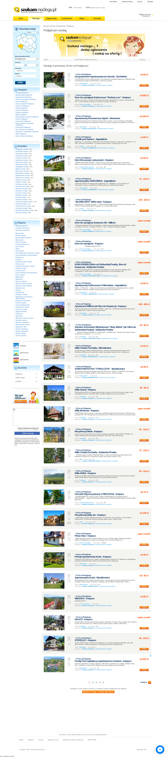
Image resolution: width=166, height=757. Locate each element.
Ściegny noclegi (21, 182)
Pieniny (18, 290)
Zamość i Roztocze (22, 329)
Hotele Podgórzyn (22, 108)
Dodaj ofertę (145, 16)
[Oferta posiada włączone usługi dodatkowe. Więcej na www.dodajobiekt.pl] (150, 656)
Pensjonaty (82, 355)
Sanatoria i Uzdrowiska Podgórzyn (27, 132)
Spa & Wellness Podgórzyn (25, 129)
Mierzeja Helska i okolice (24, 283)
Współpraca (31, 739)
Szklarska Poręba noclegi (24, 202)
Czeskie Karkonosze (22, 244)
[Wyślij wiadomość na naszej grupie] (159, 749)
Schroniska (82, 336)
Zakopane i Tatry (21, 327)
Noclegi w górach (21, 226)
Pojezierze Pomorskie (23, 300)
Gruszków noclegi (21, 208)
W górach (23, 346)
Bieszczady (19, 240)
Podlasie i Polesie (22, 294)
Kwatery (81, 146)
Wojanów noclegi (21, 195)
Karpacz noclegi (21, 180)
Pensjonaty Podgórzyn (23, 121)
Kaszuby (18, 259)
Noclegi (46, 26)
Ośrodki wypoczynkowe (86, 167)
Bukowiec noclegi (21, 188)
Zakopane (150, 1)
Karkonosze (20, 257)
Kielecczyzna (20, 264)
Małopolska (19, 277)
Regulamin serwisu (53, 739)
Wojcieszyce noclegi (22, 178)
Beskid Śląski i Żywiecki (23, 238)
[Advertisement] (83, 714)
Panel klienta (113, 1)
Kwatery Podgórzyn (22, 112)
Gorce (18, 249)
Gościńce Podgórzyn (22, 106)
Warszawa (19, 316)
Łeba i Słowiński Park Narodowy (26, 273)
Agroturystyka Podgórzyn (24, 95)
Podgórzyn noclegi (22, 149)
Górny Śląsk (20, 251)
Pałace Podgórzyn (22, 119)
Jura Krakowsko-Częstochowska (26, 255)
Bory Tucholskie (21, 242)
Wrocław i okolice (21, 320)
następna (143, 682)
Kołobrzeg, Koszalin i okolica (25, 266)
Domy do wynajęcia (85, 104)
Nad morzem (24, 352)
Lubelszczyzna (21, 270)
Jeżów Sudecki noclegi (23, 206)
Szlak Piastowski (21, 311)
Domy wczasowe (84, 604)
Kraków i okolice (21, 268)
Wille (80, 459)
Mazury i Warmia (21, 281)
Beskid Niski (20, 233)
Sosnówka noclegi (22, 154)
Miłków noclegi (21, 169)
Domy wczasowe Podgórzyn (25, 104)
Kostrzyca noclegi (21, 184)
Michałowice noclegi (22, 173)
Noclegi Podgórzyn (22, 93)
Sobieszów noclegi (22, 160)
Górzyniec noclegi (22, 191)
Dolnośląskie (60, 26)
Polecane (41, 739)
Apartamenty (83, 127)
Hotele (81, 522)
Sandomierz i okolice (23, 307)
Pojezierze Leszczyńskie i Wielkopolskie (24, 297)
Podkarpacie (20, 292)
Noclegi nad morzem (22, 228)
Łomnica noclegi (21, 193)
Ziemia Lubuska (21, 335)
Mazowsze (19, 279)
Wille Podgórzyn (21, 134)
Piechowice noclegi (22, 171)
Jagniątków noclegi (22, 167)
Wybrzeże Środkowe (22, 322)
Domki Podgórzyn (21, 101)
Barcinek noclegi (21, 212)
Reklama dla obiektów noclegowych (73, 739)
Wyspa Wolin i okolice (23, 325)
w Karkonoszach (101, 85)
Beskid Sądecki (21, 235)
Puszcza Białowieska (23, 305)
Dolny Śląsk (20, 246)
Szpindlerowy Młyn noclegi (24, 210)
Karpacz (139, 1)
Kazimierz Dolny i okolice (24, 262)
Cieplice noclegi (21, 158)
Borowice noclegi (21, 162)
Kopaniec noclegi (21, 199)
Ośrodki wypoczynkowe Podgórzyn (27, 117)
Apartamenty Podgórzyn (24, 97)
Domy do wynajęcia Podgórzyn (26, 99)
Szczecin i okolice (21, 309)
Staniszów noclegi (22, 164)
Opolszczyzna (20, 288)
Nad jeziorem (24, 359)
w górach (109, 85)
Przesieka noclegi (21, 156)
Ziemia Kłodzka (21, 333)
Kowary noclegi (21, 197)
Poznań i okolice (21, 303)
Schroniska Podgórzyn (23, 127)
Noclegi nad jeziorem (23, 230)
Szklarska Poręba (127, 1)
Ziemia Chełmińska (22, 331)
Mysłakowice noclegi (22, 175)
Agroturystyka (83, 83)
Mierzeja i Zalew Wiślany (24, 286)
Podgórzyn (70, 26)
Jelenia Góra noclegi (22, 186)
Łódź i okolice (20, 275)
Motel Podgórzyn (21, 115)
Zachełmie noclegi (22, 151)
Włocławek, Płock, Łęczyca (24, 318)
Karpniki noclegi (21, 204)
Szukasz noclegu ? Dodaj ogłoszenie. (98, 692)
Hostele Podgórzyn (22, 110)
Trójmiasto (19, 314)
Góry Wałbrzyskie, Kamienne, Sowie (28, 253)
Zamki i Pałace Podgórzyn (24, 136)
